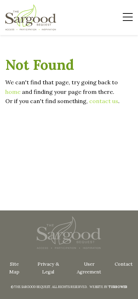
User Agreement (89, 268)
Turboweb (117, 287)
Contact (124, 264)
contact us (103, 101)
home (13, 91)
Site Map (14, 268)
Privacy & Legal (48, 268)
